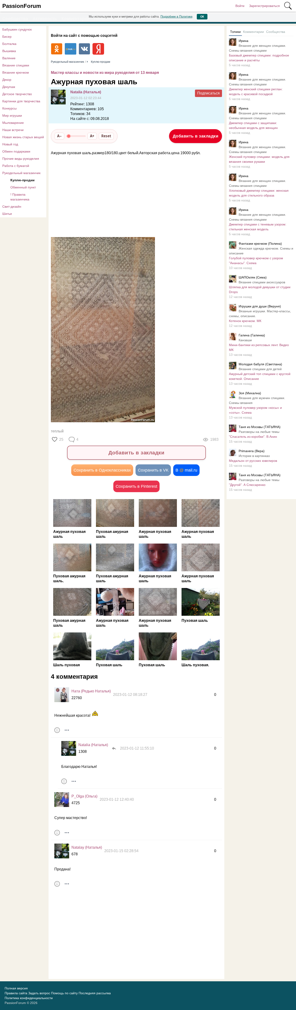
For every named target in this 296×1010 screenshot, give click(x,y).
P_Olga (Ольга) (84, 796)
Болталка (9, 44)
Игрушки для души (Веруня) (260, 306)
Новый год (10, 144)
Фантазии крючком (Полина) (260, 243)
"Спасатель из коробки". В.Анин (253, 436)
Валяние (8, 58)
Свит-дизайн (11, 206)
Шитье (7, 214)
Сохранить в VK (153, 470)
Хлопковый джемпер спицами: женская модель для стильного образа (259, 193)
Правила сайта (16, 993)
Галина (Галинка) (252, 335)
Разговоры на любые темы (259, 432)
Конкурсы (9, 108)
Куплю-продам (22, 180)
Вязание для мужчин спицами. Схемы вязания (257, 400)
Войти (239, 6)
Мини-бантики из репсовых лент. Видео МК (259, 347)
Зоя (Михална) (250, 393)
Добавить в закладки (196, 136)
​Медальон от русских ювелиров (253, 461)
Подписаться (208, 93)
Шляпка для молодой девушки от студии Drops (259, 289)
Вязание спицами (15, 65)
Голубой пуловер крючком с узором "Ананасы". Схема (256, 260)
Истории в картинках (254, 456)
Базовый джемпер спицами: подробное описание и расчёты (259, 57)
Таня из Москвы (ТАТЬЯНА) (260, 427)
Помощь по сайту (64, 993)
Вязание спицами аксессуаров (262, 282)
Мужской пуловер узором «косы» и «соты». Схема (255, 410)
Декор (6, 79)
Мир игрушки (12, 115)
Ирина (243, 41)
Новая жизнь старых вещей (23, 137)
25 (61, 439)
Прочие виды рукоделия (20, 158)
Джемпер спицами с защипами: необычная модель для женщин (253, 125)
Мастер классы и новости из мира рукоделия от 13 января (105, 73)
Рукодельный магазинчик (21, 173)
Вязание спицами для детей (260, 369)
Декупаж (8, 87)
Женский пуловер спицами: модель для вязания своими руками (259, 159)
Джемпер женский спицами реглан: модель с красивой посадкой (256, 91)
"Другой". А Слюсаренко (247, 485)
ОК (202, 16)
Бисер (7, 36)
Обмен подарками (16, 151)
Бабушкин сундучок (17, 29)
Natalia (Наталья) (85, 92)
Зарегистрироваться (264, 6)
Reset (106, 136)
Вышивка (9, 51)
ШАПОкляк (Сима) (253, 277)
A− (59, 136)
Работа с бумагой (15, 166)
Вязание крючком (15, 72)
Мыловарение (13, 123)
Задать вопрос (39, 993)
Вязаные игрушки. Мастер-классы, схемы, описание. (260, 313)
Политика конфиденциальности (29, 998)
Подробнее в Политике (176, 16)
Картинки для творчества (21, 101)
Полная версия (16, 988)
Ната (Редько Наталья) (91, 691)
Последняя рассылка (95, 993)
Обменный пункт (23, 187)
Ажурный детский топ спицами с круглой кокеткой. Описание (259, 376)
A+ (92, 136)
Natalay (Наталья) (86, 847)
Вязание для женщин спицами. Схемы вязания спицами (257, 48)
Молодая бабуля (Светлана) (260, 364)
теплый (57, 431)
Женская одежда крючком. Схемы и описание (261, 251)
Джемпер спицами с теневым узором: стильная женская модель (257, 226)
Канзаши (245, 340)
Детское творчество (17, 94)
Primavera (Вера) (252, 451)
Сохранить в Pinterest (136, 486)
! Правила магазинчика (19, 197)
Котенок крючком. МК (245, 321)
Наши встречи (13, 130)
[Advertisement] (134, 196)
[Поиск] (288, 6)
